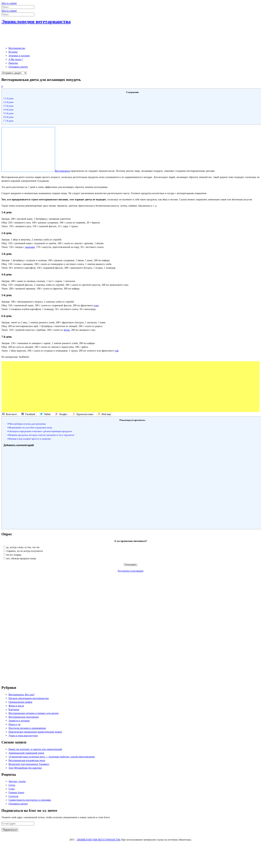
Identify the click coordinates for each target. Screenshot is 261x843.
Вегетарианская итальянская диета (27, 760)
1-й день (8, 98)
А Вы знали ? (16, 59)
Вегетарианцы (62, 171)
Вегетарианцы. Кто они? (22, 694)
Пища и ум (14, 724)
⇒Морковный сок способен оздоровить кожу (29, 427)
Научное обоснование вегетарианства (29, 698)
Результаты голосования (130, 571)
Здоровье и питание (19, 55)
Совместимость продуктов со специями (30, 800)
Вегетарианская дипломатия (24, 717)
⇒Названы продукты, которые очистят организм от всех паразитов (40, 435)
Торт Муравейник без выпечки (25, 768)
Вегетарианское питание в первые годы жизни (34, 713)
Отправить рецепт (18, 66)
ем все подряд (13, 554)
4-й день (8, 109)
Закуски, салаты (17, 781)
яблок (67, 330)
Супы (11, 788)
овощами (30, 247)
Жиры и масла (16, 705)
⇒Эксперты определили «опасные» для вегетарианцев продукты (39, 431)
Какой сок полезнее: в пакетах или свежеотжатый (35, 749)
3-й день (8, 106)
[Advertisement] (66, 35)
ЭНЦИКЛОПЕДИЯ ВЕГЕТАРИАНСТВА (99, 839)
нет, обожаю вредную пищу (21, 558)
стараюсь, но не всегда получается (24, 551)
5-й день (8, 113)
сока (96, 305)
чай (117, 350)
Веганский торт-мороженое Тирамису (29, 764)
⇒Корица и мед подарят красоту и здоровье (29, 438)
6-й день (8, 117)
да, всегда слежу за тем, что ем (22, 547)
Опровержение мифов (20, 702)
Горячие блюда (16, 792)
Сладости (13, 796)
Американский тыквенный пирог (26, 753)
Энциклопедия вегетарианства (36, 21)
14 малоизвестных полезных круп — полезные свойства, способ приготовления (52, 756)
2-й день (8, 102)
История (13, 52)
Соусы (12, 785)
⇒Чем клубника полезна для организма (26, 423)
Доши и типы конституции (23, 735)
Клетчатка (14, 709)
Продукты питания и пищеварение (27, 728)
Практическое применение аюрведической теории (35, 732)
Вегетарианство (17, 48)
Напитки (13, 63)
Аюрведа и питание (19, 720)
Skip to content (9, 3)
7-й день (8, 120)
